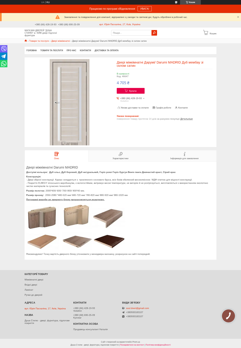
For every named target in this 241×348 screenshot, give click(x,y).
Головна (31, 50)
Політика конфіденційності (158, 345)
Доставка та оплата (107, 50)
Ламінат (29, 289)
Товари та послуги (39, 41)
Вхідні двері (31, 284)
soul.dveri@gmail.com (137, 308)
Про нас (71, 50)
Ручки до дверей (33, 295)
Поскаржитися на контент (132, 345)
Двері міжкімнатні (60, 41)
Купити (133, 91)
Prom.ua (136, 342)
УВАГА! (144, 8)
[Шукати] (154, 33)
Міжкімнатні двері (34, 279)
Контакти (85, 50)
